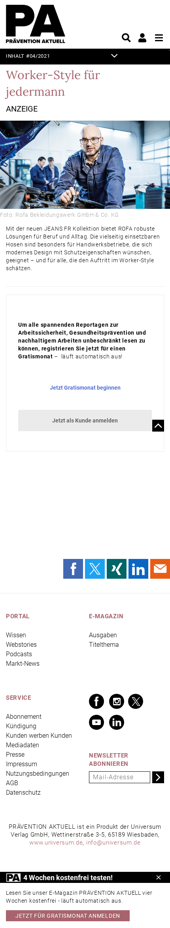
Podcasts (19, 654)
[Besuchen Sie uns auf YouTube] (96, 722)
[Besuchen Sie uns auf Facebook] (96, 701)
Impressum (21, 764)
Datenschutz (23, 792)
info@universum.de (113, 842)
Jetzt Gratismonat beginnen (85, 387)
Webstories (21, 644)
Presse (15, 754)
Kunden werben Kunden (39, 735)
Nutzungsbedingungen (37, 773)
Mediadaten (22, 745)
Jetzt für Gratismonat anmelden (67, 916)
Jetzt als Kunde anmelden (85, 420)
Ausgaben (103, 635)
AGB (12, 783)
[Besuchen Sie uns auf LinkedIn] (116, 722)
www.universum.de (56, 842)
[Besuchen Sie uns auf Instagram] (116, 701)
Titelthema (104, 644)
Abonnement (24, 716)
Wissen (16, 635)
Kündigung (21, 726)
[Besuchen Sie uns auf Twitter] (135, 701)
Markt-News (23, 663)
